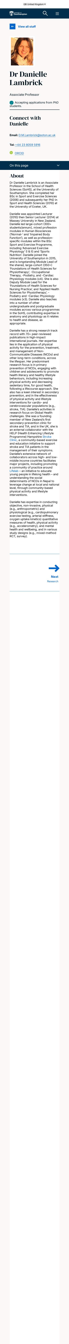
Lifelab (14, 471)
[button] (34, 165)
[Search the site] (45, 13)
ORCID (19, 153)
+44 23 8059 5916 (27, 144)
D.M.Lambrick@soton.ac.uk (37, 135)
